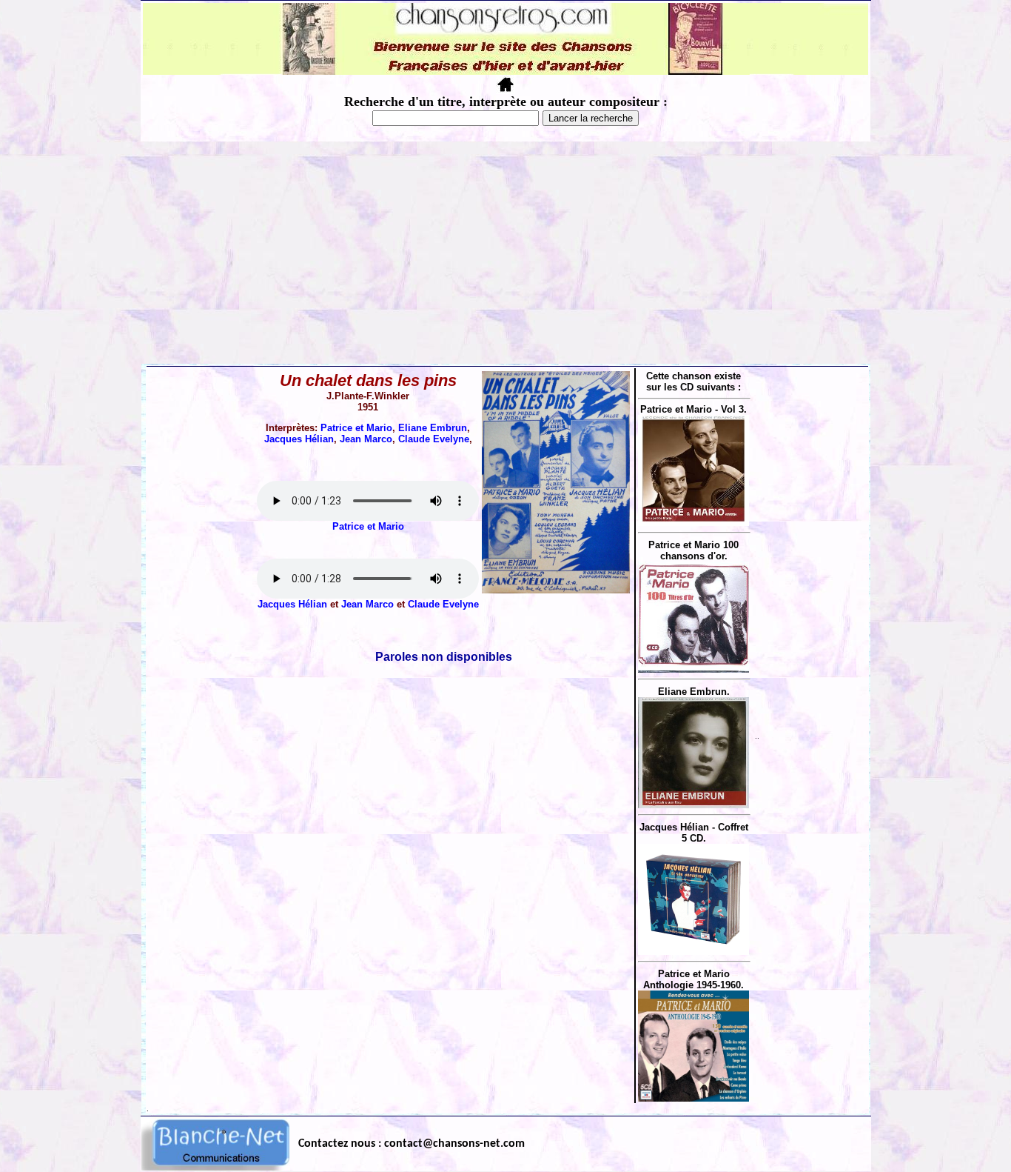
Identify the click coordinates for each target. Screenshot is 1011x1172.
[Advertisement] (505, 252)
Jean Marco (366, 439)
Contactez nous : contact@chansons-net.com (411, 1144)
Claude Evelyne (433, 439)
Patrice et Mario (356, 427)
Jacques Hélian (299, 439)
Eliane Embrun (432, 427)
